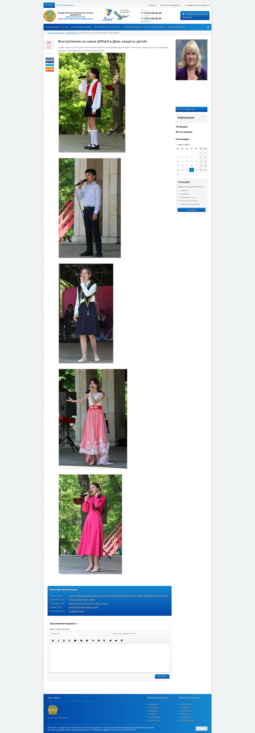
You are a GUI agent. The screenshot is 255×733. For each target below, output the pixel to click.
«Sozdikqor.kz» (154, 720)
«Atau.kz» (184, 714)
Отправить (162, 676)
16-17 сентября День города (82, 599)
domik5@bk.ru (146, 21)
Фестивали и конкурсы (107, 27)
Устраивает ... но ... (188, 197)
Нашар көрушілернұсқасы (194, 15)
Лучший (183, 190)
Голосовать (191, 210)
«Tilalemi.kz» (186, 717)
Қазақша (69, 5)
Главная (152, 5)
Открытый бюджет (154, 27)
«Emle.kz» (152, 714)
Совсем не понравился (190, 204)
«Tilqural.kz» (153, 704)
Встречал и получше (189, 201)
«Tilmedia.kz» (154, 707)
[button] (52, 640)
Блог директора (187, 109)
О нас (66, 27)
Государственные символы (197, 5)
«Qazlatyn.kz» (186, 711)
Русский (59, 5)
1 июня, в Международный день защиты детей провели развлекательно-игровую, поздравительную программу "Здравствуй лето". (128, 596)
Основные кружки (81, 27)
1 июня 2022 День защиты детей (83, 607)
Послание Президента (170, 5)
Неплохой (184, 194)
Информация (52, 27)
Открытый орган (177, 27)
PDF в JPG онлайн (188, 720)
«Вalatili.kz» (153, 711)
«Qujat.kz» (185, 707)
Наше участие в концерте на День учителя (88, 603)
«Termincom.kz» (155, 717)
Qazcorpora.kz (186, 704)
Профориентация (132, 27)
